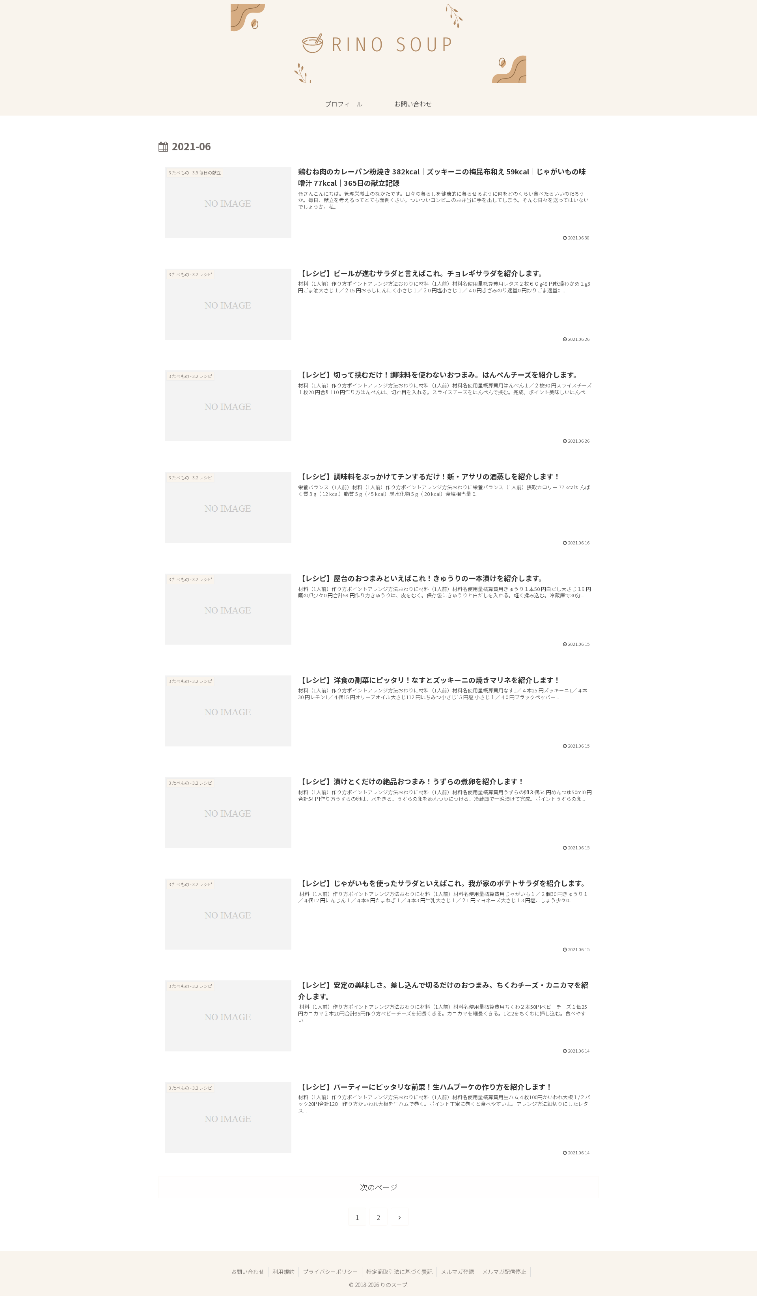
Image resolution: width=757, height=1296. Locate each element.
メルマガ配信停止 (504, 1271)
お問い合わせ (247, 1271)
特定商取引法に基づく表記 (399, 1271)
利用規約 (283, 1271)
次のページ (378, 1187)
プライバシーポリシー (330, 1271)
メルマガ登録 (457, 1271)
